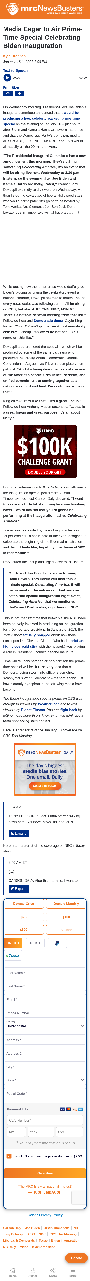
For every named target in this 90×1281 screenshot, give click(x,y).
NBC (42, 1234)
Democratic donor (49, 321)
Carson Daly (12, 1228)
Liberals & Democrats (19, 1240)
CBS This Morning (63, 1234)
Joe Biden (32, 1228)
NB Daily (9, 1247)
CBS (31, 1234)
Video (24, 1247)
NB (75, 1228)
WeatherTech (48, 704)
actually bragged (36, 635)
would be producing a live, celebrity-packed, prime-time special (41, 118)
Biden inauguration (65, 1240)
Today (43, 1240)
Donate (76, 1258)
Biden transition (43, 1247)
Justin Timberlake (56, 1228)
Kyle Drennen (14, 56)
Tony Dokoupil (13, 1234)
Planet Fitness (33, 710)
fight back (68, 710)
